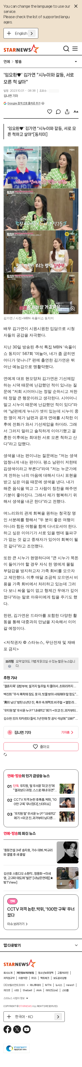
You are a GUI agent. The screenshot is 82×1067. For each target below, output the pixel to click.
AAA (39, 990)
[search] (66, 48)
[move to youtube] (27, 1029)
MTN (48, 985)
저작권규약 (8, 978)
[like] (49, 111)
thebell (27, 990)
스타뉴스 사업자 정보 (13, 998)
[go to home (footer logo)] (19, 963)
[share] (67, 111)
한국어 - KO (24, 1017)
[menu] (75, 48)
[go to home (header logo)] (21, 48)
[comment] (58, 111)
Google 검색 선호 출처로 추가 (23, 103)
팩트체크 (44, 978)
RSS (33, 978)
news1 (70, 985)
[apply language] (31, 33)
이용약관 (23, 978)
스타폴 (65, 990)
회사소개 (7, 973)
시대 (16, 990)
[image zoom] (73, 308)
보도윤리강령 (59, 978)
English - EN (25, 33)
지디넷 (6, 990)
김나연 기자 (10, 96)
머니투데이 (35, 985)
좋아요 (44, 747)
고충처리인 (63, 973)
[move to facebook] (7, 1029)
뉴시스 (59, 985)
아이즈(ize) (52, 990)
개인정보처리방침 (25, 973)
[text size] (76, 111)
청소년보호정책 (45, 973)
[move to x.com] (17, 1029)
